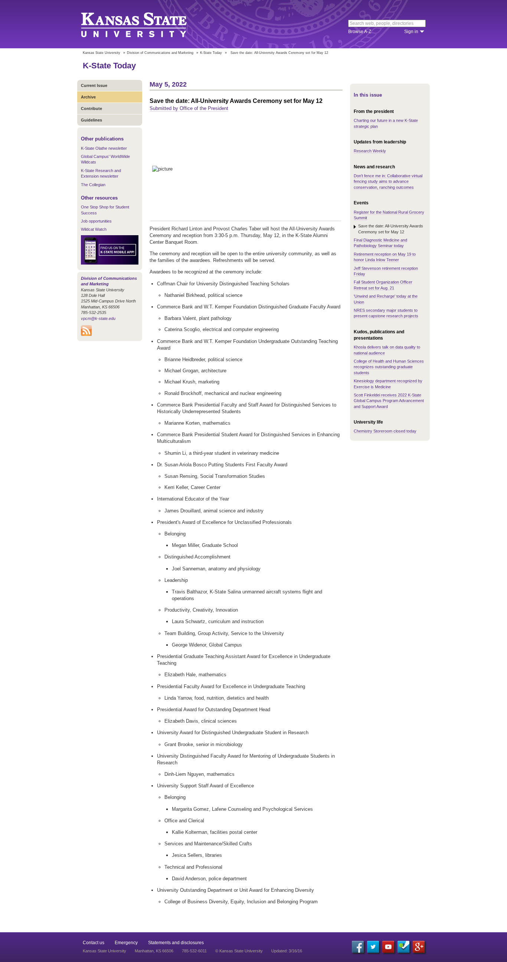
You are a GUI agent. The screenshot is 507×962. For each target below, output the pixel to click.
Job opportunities (96, 221)
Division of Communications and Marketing (160, 53)
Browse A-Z (359, 31)
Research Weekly (370, 151)
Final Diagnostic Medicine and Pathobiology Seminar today (380, 243)
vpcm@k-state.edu (98, 318)
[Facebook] (358, 947)
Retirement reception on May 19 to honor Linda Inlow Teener (385, 257)
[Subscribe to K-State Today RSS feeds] (86, 334)
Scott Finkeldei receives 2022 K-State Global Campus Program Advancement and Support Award (389, 401)
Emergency (126, 942)
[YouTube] (388, 947)
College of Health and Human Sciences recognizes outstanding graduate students (389, 367)
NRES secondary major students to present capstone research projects (386, 313)
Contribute (91, 108)
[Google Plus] (419, 947)
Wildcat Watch (94, 229)
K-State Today (211, 53)
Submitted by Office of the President (189, 108)
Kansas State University (143, 24)
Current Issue (94, 85)
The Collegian (93, 184)
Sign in (411, 31)
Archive (88, 97)
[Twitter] (373, 947)
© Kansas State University (239, 951)
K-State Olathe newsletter (104, 148)
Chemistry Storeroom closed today (385, 431)
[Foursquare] (403, 947)
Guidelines (91, 120)
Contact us (93, 942)
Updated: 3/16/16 (286, 951)
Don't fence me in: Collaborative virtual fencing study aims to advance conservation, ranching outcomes (388, 182)
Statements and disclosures (176, 942)
